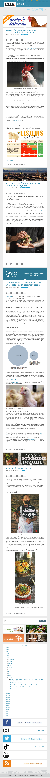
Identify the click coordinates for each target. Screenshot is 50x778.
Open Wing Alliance (31, 48)
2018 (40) (7, 693)
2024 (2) (7, 647)
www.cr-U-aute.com (18, 120)
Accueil (4, 11)
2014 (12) (7, 701)
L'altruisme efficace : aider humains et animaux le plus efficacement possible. (24, 283)
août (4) (9, 665)
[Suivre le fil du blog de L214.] (25, 763)
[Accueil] (10, 4)
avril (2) (9, 673)
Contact (40, 775)
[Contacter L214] (45, 9)
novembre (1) (11, 659)
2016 (9, 11)
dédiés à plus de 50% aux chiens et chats (18, 373)
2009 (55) (7, 711)
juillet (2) (10, 667)
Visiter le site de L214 (34, 0)
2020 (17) (7, 655)
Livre (24, 470)
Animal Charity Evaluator (14, 379)
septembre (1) (11, 663)
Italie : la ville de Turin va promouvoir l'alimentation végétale (23, 184)
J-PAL (12, 440)
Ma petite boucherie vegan (18, 468)
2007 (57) (7, 715)
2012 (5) (7, 705)
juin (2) (9, 669)
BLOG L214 (21, 4)
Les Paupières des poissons (16, 682)
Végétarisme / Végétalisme (25, 187)
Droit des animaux (24, 34)
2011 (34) (7, 707)
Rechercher (42, 620)
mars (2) (9, 675)
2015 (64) (7, 699)
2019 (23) (7, 657)
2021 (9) (7, 653)
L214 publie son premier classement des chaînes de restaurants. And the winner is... (28, 684)
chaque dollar (15, 382)
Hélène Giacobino (32, 439)
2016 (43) (7, 697)
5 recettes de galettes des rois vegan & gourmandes (21, 688)
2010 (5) (7, 709)
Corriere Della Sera (13, 257)
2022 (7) (7, 651)
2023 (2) (7, 649)
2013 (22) (7, 703)
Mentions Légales (22, 775)
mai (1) (9, 671)
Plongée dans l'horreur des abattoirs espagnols (20, 686)
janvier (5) (10, 677)
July (12, 11)
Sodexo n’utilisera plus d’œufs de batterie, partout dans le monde (21, 31)
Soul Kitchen (26, 254)
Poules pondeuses (9, 160)
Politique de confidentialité (32, 775)
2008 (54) (7, 713)
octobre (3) (10, 661)
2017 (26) (7, 695)
